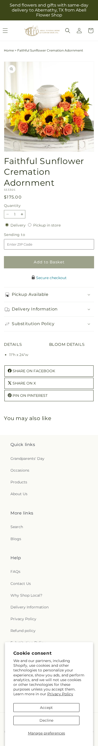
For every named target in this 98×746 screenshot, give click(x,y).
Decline (46, 720)
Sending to (22, 235)
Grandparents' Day (27, 458)
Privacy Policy (60, 694)
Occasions (19, 470)
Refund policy (23, 630)
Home (9, 50)
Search (16, 526)
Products (18, 482)
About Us (18, 493)
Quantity (12, 205)
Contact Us (20, 583)
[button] (67, 30)
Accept (46, 707)
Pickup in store (47, 225)
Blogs (15, 538)
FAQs (15, 571)
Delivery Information (29, 607)
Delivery (18, 225)
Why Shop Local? (26, 595)
